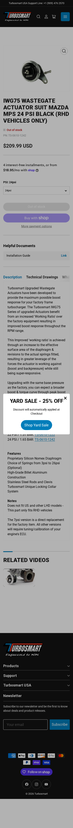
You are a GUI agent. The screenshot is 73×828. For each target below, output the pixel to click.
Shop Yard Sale (36, 425)
